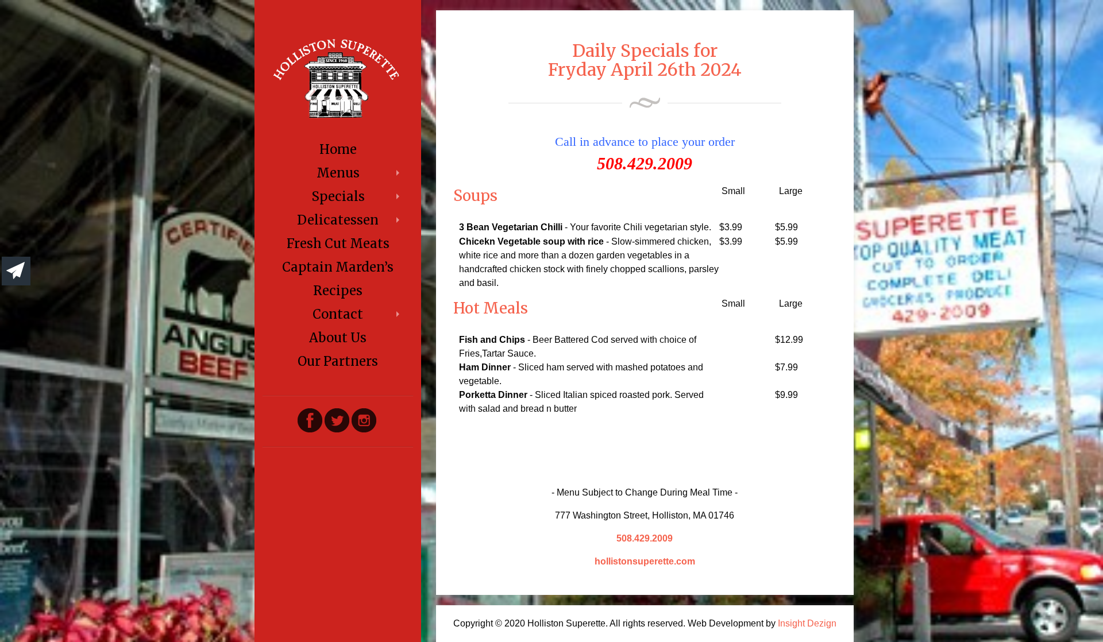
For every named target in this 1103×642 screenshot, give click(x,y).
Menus (338, 173)
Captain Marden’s (338, 267)
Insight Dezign (807, 623)
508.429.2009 (644, 538)
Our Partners (338, 361)
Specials (338, 196)
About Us (338, 338)
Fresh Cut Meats (338, 243)
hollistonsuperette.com (645, 561)
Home (338, 149)
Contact (338, 314)
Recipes (337, 291)
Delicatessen (338, 220)
